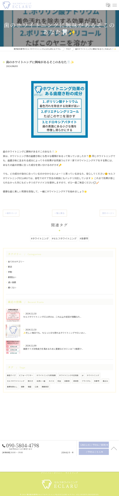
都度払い (12, 277)
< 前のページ (11, 213)
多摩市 (96, 381)
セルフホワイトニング (15, 381)
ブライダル (86, 381)
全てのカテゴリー (16, 261)
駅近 (10, 266)
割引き (30, 381)
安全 (59, 381)
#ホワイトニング (40, 238)
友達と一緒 (41, 381)
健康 (22, 386)
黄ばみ (105, 381)
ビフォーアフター (26, 375)
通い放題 (12, 282)
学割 (10, 271)
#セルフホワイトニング (64, 238)
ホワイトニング (93, 375)
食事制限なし (12, 386)
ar (82, 375)
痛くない (12, 287)
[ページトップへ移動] (114, 448)
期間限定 (45, 386)
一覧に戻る (59, 213)
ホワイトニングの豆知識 (68, 375)
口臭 (36, 386)
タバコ (51, 381)
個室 (29, 386)
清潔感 (75, 381)
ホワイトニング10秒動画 (46, 375)
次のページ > (108, 213)
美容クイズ (11, 375)
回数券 (67, 381)
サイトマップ (71, 472)
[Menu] (114, 5)
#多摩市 (84, 238)
